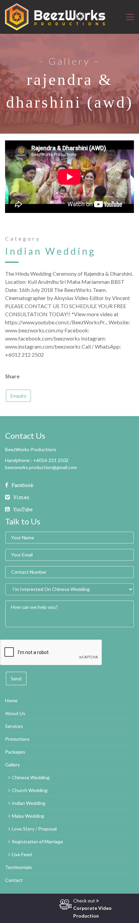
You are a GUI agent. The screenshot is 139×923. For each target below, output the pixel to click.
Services (14, 726)
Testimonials (18, 867)
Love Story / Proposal (34, 829)
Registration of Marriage (37, 841)
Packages (15, 752)
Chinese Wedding (31, 777)
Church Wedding (30, 790)
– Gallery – (69, 61)
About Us (15, 713)
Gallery (12, 764)
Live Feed (22, 854)
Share (12, 376)
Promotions (17, 739)
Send (16, 678)
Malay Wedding (28, 816)
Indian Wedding (50, 251)
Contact (14, 880)
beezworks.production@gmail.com (41, 467)
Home (11, 700)
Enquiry (18, 396)
